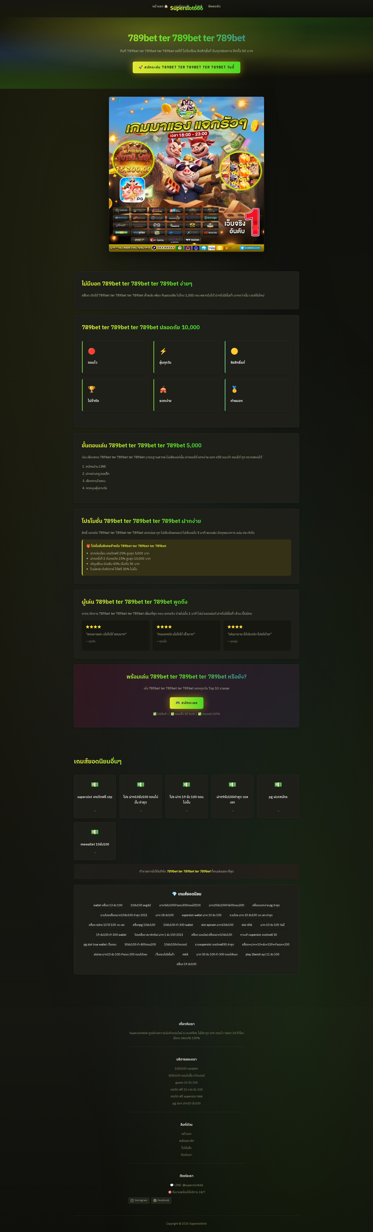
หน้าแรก (186, 1134)
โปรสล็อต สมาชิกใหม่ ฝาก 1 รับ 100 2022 (159, 935)
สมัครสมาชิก (186, 1141)
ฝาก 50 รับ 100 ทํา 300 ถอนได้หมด (217, 954)
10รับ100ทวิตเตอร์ (175, 944)
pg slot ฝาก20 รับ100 (187, 1103)
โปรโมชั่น (186, 1148)
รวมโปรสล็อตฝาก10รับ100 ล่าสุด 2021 (123, 915)
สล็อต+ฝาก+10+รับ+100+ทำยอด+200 (265, 944)
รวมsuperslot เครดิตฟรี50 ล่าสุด (214, 944)
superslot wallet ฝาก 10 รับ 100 (201, 915)
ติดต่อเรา (186, 1155)
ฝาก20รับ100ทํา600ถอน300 (226, 905)
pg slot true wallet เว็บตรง (100, 944)
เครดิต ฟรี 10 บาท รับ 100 (186, 1089)
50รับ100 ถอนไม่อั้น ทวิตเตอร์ (186, 1075)
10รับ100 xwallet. (186, 1068)
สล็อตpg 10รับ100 (144, 925)
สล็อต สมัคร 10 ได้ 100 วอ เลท (107, 925)
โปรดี (198, 6)
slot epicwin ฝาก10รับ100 (217, 925)
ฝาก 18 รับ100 (165, 915)
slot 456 (247, 925)
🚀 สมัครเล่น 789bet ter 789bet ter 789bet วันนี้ (186, 67)
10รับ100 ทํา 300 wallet (178, 925)
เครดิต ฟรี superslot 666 (187, 1096)
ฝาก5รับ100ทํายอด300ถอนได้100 (180, 905)
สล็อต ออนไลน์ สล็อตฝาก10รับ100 (211, 935)
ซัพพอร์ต (214, 6)
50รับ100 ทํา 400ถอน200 (140, 944)
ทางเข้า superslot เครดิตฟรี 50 (258, 935)
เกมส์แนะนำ (182, 6)
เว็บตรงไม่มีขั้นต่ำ (164, 954)
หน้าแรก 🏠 (160, 6)
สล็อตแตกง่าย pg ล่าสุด (266, 905)
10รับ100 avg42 (141, 905)
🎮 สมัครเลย (187, 703)
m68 (185, 954)
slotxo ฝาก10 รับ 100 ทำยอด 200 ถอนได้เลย (120, 954)
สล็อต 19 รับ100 (186, 964)
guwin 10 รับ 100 (186, 1082)
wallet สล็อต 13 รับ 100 (107, 905)
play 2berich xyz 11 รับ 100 (262, 954)
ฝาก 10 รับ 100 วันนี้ (272, 925)
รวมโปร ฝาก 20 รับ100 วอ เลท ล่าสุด (251, 915)
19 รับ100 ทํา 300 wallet (111, 935)
